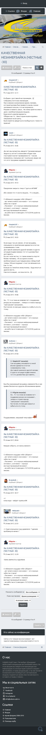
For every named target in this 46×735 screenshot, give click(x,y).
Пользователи (10, 718)
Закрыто (7, 67)
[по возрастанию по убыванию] (23, 600)
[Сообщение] (4, 93)
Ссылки (11, 11)
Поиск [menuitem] (43, 47)
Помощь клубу (10, 721)
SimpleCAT (13, 80)
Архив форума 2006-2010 (14, 715)
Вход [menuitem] (25, 3)
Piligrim (12, 170)
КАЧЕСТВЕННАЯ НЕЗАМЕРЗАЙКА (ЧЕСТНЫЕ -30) (21, 57)
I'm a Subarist (10, 696)
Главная (36, 11)
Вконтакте (10, 687)
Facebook (9, 690)
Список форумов (20, 647)
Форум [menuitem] (24, 11)
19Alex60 (15, 511)
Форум (7, 712)
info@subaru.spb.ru (13, 699)
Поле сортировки (13, 596)
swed (11, 133)
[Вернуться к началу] (40, 729)
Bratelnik (12, 480)
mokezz (12, 341)
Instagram (9, 693)
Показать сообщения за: (15, 592)
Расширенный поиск (41, 67)
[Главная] (23, 31)
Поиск (37, 67)
